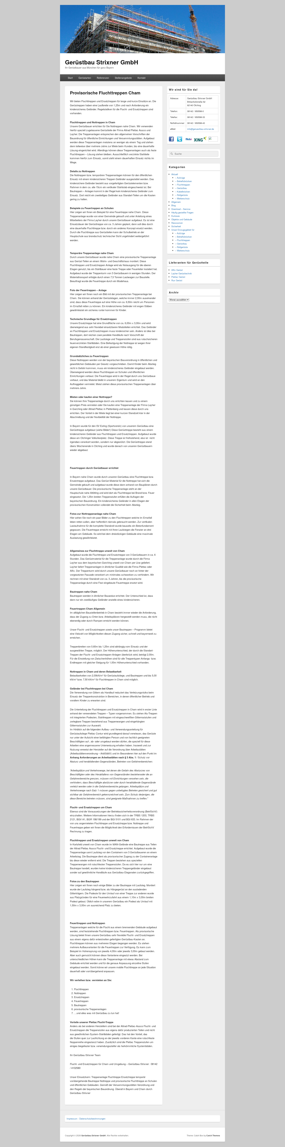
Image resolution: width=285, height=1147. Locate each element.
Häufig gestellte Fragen (182, 212)
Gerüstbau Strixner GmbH (101, 62)
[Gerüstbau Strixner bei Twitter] (179, 140)
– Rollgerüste (181, 195)
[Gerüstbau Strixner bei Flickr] (188, 140)
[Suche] (171, 154)
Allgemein (176, 201)
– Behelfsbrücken (183, 181)
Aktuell (174, 174)
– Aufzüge (180, 177)
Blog (173, 205)
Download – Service (180, 209)
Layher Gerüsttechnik (181, 273)
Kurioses (175, 215)
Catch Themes (213, 1135)
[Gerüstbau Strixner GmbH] (142, 52)
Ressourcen (177, 222)
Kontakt (141, 77)
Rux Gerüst (176, 280)
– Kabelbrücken (182, 191)
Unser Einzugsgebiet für (182, 229)
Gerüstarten (85, 77)
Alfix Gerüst (177, 270)
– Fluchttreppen (182, 184)
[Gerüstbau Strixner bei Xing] (200, 140)
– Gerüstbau (181, 188)
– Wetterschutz (182, 198)
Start (70, 77)
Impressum (72, 1118)
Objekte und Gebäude (181, 219)
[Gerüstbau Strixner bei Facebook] (171, 140)
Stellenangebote (123, 77)
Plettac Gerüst (178, 276)
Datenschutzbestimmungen (92, 1118)
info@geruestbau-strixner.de (200, 128)
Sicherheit (176, 226)
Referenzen (103, 77)
